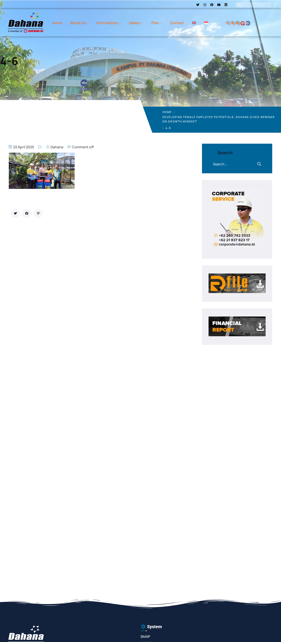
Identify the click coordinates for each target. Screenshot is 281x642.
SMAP (145, 636)
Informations (107, 22)
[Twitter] (197, 4)
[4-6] (15, 213)
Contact (177, 22)
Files (155, 22)
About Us (77, 22)
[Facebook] (211, 4)
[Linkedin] (225, 4)
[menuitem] (194, 23)
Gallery (134, 22)
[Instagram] (204, 4)
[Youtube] (218, 4)
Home (57, 22)
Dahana (56, 147)
